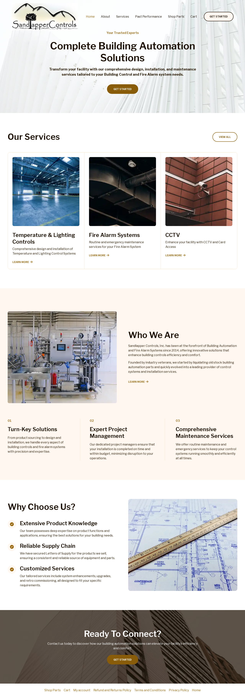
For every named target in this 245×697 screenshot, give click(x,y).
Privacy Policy (179, 690)
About (105, 16)
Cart (193, 16)
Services (122, 16)
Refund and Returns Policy (112, 690)
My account (81, 690)
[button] (219, 16)
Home (90, 16)
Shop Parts (176, 16)
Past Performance (148, 16)
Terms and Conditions (150, 690)
